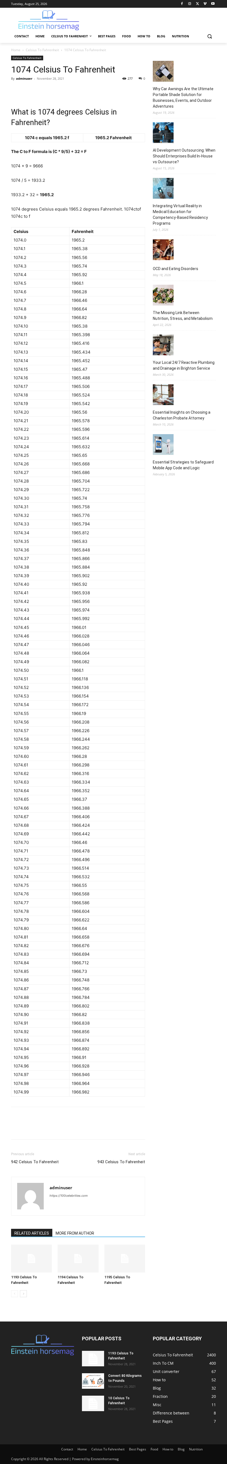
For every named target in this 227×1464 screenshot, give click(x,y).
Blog (181, 1449)
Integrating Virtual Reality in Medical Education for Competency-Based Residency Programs (180, 215)
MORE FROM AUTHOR (75, 1233)
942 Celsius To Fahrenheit (35, 1161)
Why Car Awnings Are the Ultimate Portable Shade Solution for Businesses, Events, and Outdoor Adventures (183, 97)
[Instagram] (190, 4)
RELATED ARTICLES (31, 1233)
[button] (209, 36)
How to (167, 1449)
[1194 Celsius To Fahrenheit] (78, 1259)
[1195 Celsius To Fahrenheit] (124, 1259)
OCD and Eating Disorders (175, 268)
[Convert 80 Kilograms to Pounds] (93, 1381)
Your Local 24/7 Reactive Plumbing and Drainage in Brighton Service (184, 365)
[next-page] (23, 1293)
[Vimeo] (205, 4)
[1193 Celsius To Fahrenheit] (31, 1259)
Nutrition (196, 1449)
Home (15, 50)
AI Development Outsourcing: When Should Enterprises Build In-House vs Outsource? (184, 156)
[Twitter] (197, 4)
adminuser (24, 78)
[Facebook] (182, 4)
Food (154, 1449)
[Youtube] (213, 4)
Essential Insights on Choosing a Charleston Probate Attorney (181, 415)
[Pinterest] (42, 91)
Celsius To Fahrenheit (42, 50)
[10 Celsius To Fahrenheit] (93, 1403)
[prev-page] (14, 1293)
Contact (67, 1449)
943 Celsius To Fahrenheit (121, 1161)
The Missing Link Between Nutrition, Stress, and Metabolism (183, 315)
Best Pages (137, 1449)
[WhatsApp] (54, 91)
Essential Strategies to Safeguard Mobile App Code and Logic (183, 465)
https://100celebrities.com (69, 1196)
